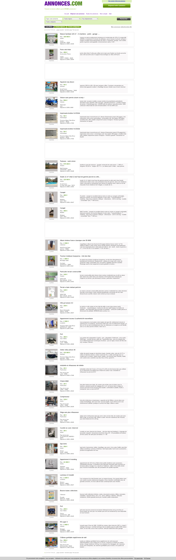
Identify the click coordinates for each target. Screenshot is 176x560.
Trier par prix (75, 30)
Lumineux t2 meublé (67, 475)
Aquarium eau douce (67, 82)
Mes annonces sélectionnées (120, 27)
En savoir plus (138, 558)
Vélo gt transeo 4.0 (66, 303)
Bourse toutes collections (68, 491)
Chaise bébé (64, 381)
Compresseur (64, 397)
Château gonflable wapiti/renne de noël (73, 537)
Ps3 (61, 334)
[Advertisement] (88, 72)
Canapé (62, 192)
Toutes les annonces (92, 14)
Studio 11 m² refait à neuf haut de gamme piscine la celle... (80, 177)
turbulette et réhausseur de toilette (72, 365)
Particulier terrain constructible (70, 272)
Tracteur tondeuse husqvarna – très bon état (75, 256)
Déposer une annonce (77, 14)
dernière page (68, 30)
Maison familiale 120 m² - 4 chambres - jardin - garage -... (80, 34)
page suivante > (61, 30)
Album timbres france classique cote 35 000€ (75, 240)
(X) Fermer (147, 558)
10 (54, 30)
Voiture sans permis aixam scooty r (72, 97)
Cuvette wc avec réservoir (69, 428)
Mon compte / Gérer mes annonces (116, 1)
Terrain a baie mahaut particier (70, 287)
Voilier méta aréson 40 (67, 350)
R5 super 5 (64, 522)
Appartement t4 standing (68, 459)
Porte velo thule (65, 49)
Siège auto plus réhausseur (69, 412)
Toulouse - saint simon (67, 161)
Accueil (66, 14)
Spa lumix (63, 444)
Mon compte (103, 14)
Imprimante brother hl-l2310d (70, 113)
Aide (110, 14)
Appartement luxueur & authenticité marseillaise (76, 318)
